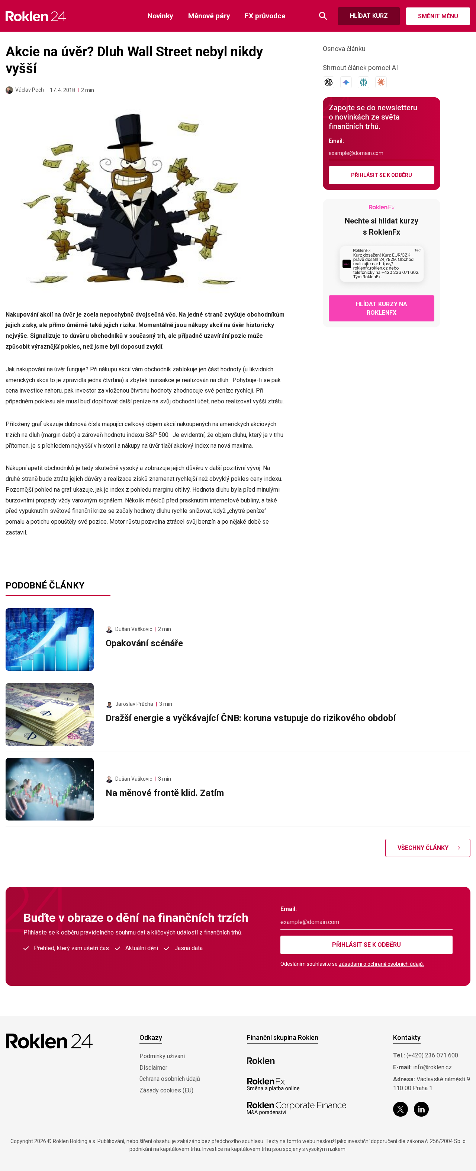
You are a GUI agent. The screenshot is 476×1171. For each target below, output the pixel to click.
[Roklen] (261, 1060)
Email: (336, 141)
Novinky (160, 16)
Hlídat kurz (369, 15)
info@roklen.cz (432, 1067)
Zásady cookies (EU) (166, 1090)
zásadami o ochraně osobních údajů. (381, 964)
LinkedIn (421, 1109)
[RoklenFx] (273, 1084)
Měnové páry (209, 16)
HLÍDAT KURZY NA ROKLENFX (381, 308)
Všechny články (423, 847)
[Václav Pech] (9, 90)
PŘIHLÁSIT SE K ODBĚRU (381, 175)
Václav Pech (29, 90)
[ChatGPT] (328, 82)
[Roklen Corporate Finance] (297, 1108)
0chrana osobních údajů (169, 1078)
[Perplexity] (363, 82)
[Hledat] (323, 16)
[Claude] (381, 82)
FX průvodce (265, 16)
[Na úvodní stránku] (36, 16)
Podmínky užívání (162, 1056)
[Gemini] (346, 82)
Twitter (400, 1109)
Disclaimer (153, 1067)
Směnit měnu (438, 16)
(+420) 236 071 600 (432, 1055)
